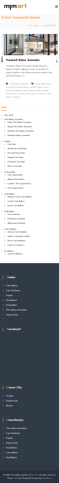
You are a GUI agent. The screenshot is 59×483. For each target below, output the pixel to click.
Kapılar (7, 141)
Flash (16, 478)
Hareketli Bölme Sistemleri (22, 60)
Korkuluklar (9, 212)
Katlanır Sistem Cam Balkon (20, 197)
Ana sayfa (8, 115)
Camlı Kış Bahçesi (15, 254)
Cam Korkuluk (14, 214)
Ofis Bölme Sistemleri (19, 84)
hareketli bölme (22, 87)
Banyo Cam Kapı (15, 166)
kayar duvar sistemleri (36, 94)
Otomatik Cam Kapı (16, 162)
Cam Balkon (9, 194)
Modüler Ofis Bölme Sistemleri (21, 131)
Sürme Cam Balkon (16, 206)
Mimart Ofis (33, 475)
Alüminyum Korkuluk (16, 223)
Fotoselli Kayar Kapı (16, 153)
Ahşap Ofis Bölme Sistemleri (20, 127)
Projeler (10, 396)
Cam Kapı (12, 144)
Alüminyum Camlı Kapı (17, 149)
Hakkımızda (12, 401)
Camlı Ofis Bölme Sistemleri (19, 122)
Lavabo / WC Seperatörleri (19, 184)
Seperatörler (9, 172)
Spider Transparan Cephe (19, 236)
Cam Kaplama (10, 229)
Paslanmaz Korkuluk (16, 219)
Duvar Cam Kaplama (16, 241)
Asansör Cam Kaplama (17, 232)
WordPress (47, 478)
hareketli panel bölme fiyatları (28, 90)
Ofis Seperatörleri (15, 188)
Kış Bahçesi (9, 251)
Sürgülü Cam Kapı (15, 157)
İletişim (9, 406)
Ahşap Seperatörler (16, 179)
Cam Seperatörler (15, 175)
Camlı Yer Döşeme (15, 245)
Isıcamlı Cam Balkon (16, 201)
